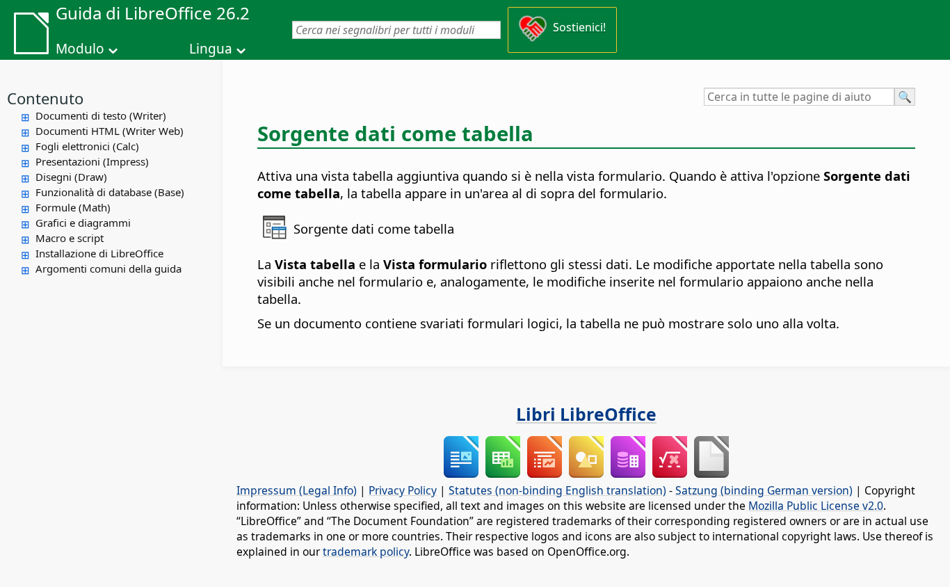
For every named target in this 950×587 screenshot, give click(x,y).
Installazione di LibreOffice (99, 253)
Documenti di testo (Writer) (100, 115)
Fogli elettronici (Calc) (87, 146)
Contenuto (45, 98)
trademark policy (366, 551)
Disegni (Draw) (71, 177)
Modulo (80, 49)
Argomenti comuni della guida (108, 268)
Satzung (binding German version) (764, 490)
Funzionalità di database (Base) (109, 192)
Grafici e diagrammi (83, 223)
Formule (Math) (73, 207)
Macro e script (69, 238)
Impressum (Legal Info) (296, 490)
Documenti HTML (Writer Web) (109, 131)
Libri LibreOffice (586, 414)
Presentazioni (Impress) (92, 161)
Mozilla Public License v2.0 (815, 505)
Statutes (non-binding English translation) (557, 490)
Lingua (210, 49)
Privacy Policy (403, 490)
